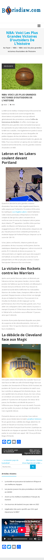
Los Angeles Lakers (19, 212)
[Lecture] (5, 539)
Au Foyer (7, 48)
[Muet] (35, 539)
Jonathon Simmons (34, 419)
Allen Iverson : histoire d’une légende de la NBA (32, 451)
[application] (22, 530)
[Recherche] (33, 467)
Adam (5, 104)
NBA (14, 48)
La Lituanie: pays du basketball (11, 451)
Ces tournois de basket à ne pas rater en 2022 (22, 504)
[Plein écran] (39, 539)
